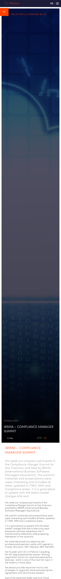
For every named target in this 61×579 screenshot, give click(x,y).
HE (51, 4)
